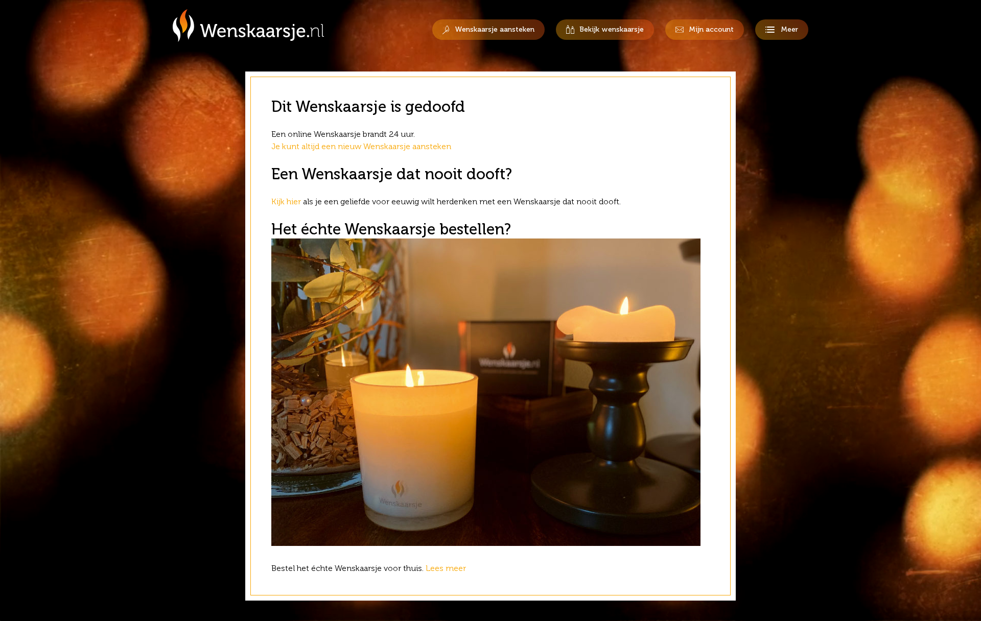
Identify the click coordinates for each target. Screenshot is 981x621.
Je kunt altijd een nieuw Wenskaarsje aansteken (361, 146)
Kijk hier (286, 201)
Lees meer (447, 568)
